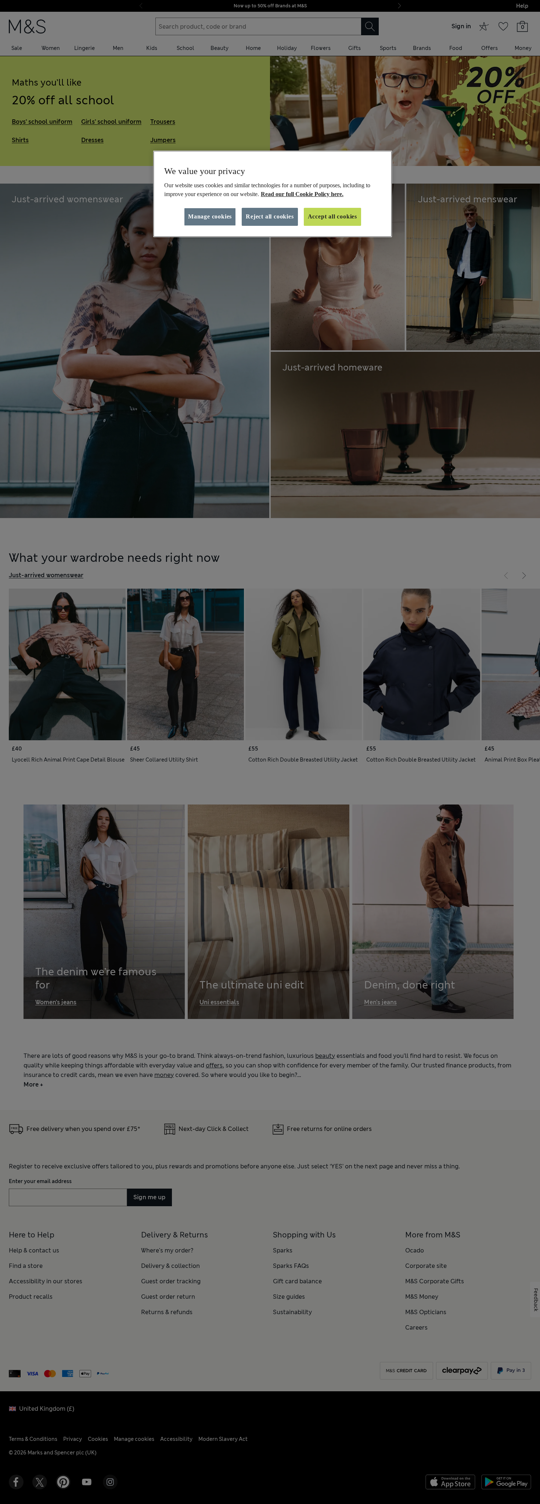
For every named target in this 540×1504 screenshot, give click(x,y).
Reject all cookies (270, 216)
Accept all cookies (332, 216)
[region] (272, 194)
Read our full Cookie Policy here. (302, 194)
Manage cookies (210, 216)
